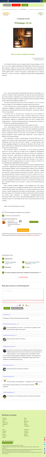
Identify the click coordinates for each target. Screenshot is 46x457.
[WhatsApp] (44, 447)
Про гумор (27, 267)
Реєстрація (16, 5)
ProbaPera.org (4, 1)
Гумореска (4, 424)
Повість (4, 432)
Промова (4, 435)
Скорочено (26, 429)
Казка (25, 418)
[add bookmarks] (44, 440)
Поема (3, 434)
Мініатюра (26, 421)
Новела (25, 424)
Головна (8, 5)
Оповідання (26, 425)
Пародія (4, 431)
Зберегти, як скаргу (18, 308)
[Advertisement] (23, 84)
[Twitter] (44, 451)
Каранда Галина (8, 258)
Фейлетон (26, 435)
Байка (3, 421)
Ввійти (25, 5)
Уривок (25, 434)
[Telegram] (44, 445)
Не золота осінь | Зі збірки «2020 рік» (12, 215)
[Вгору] (44, 453)
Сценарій (26, 432)
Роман (3, 437)
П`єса (3, 429)
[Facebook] (44, 449)
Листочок (4, 419)
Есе (3, 425)
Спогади (26, 431)
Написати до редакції (8, 442)
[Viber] (44, 443)
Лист (25, 419)
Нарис (25, 422)
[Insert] (20, 305)
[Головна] (44, 438)
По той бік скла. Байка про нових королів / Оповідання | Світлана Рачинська (22, 272)
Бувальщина (8, 267)
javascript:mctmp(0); (24, 318)
